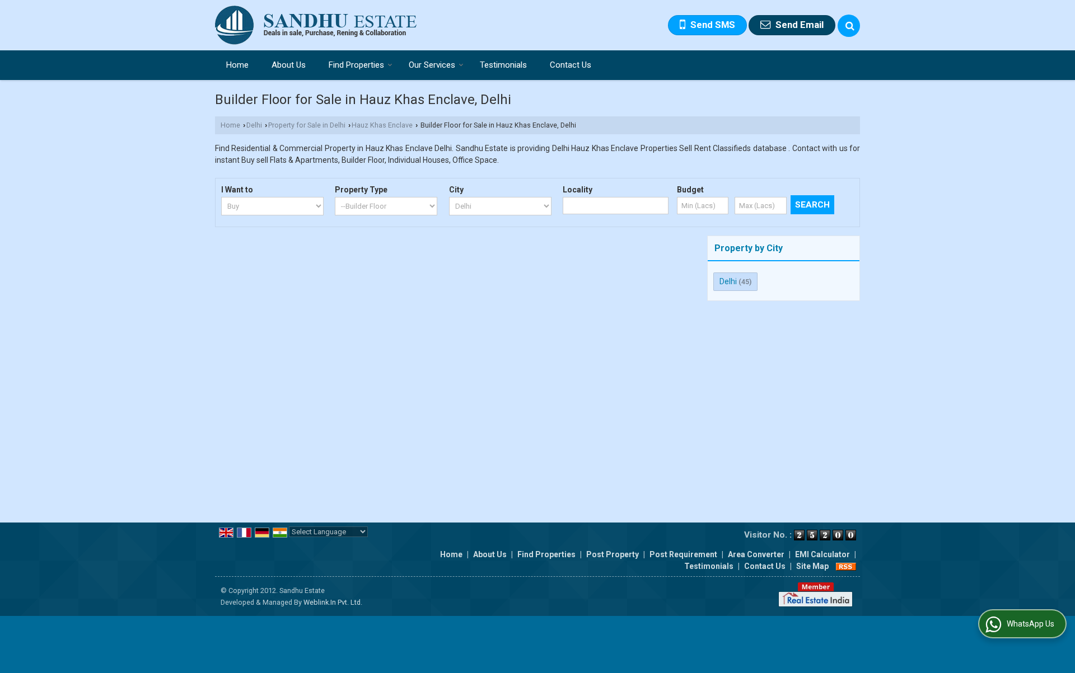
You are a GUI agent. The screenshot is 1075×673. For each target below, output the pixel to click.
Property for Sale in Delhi (306, 125)
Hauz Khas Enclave (382, 125)
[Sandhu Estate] (316, 25)
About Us (289, 65)
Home (237, 65)
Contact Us (570, 65)
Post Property (612, 554)
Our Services (432, 65)
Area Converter (756, 554)
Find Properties (356, 65)
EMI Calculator (822, 554)
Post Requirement (683, 554)
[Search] (849, 26)
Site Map (812, 566)
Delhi (254, 125)
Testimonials (503, 65)
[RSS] (846, 566)
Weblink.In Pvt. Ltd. (332, 602)
